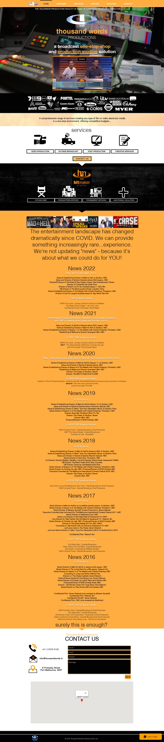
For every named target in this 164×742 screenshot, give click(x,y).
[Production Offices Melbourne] (69, 191)
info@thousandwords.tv (51, 658)
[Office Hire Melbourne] (96, 192)
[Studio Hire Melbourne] (41, 191)
